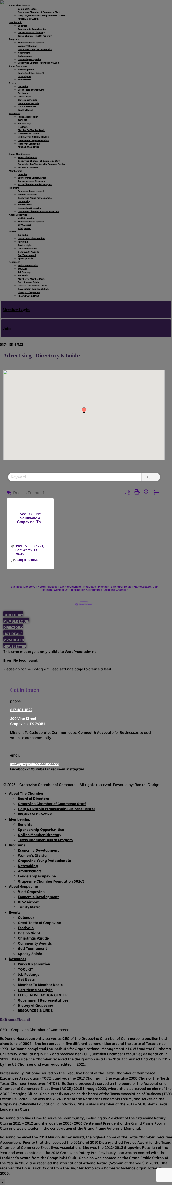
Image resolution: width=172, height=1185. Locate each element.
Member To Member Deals (114, 586)
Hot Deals (89, 586)
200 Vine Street (23, 718)
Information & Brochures (86, 589)
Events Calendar (70, 586)
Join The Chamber (116, 589)
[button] (84, 411)
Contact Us (61, 589)
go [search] (152, 477)
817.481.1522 (21, 709)
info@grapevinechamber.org (34, 763)
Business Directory (23, 586)
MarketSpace (142, 586)
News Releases (48, 586)
